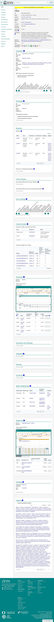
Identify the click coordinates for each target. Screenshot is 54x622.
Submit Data (30, 583)
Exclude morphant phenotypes (25, 118)
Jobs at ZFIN (20, 608)
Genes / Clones (21, 582)
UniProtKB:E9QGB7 (20, 260)
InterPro (31, 255)
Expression (20, 583)
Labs (39, 591)
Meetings (39, 583)
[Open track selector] (18, 290)
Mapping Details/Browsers (30, 24)
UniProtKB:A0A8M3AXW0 (21, 263)
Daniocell (39, 64)
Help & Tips (20, 599)
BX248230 (41, 393)
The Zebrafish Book (32, 588)
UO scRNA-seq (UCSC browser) (43, 62)
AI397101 (41, 398)
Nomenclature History (27, 17)
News (39, 582)
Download (44, 505)
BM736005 (41, 402)
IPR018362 (31, 232)
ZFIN (23, 279)
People (39, 589)
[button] (19, 460)
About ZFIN (20, 604)
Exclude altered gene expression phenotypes (28, 116)
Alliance (23, 39)
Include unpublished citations (24, 503)
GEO (23, 62)
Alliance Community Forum (42, 587)
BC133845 (41, 406)
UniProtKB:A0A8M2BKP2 (21, 255)
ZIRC (29, 589)
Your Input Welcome (47, 620)
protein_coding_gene (25, 22)
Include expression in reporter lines (26, 75)
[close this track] (18, 295)
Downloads (30, 582)
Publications (20, 591)
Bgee (28, 58)
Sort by (49, 133)
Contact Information (22, 607)
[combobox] (32, 2)
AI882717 (41, 399)
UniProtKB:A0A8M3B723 (21, 258)
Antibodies (20, 587)
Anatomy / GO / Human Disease (21, 589)
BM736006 (41, 403)
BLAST (29, 593)
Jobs (39, 585)
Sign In (51, 2)
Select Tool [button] (47, 318)
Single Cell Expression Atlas (29, 64)
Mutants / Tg (20, 585)
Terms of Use (49, 612)
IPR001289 (31, 236)
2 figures (24, 53)
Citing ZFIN (20, 605)
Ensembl (24, 487)
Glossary (20, 600)
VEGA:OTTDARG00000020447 (42, 39)
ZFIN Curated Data (49, 394)
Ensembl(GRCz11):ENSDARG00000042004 (30, 41)
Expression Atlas (31, 62)
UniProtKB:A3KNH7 (20, 265)
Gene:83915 (30, 39)
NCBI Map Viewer (25, 423)
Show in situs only (22, 76)
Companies (40, 592)
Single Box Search (21, 602)
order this (50, 146)
